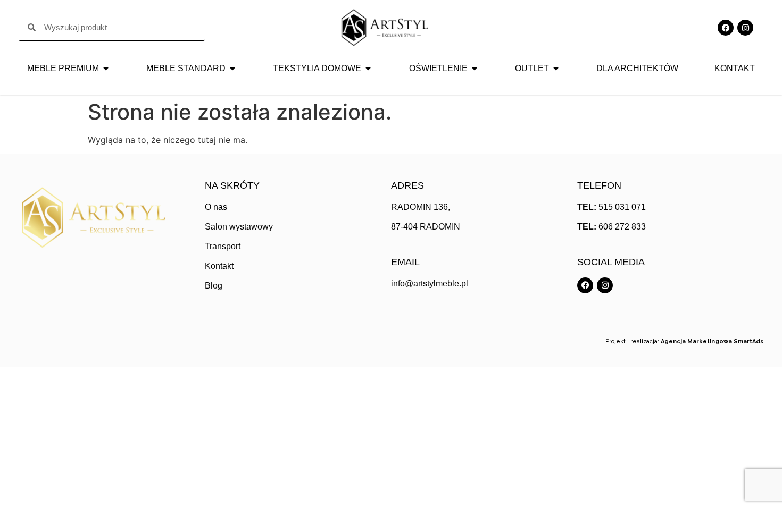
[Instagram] (745, 28)
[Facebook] (726, 28)
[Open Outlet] (556, 68)
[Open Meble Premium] (106, 68)
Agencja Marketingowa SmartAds (712, 341)
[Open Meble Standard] (232, 68)
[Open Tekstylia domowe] (368, 68)
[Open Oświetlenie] (474, 68)
